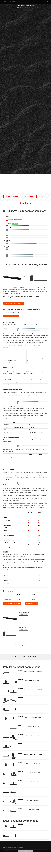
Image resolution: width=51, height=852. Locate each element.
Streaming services (8, 234)
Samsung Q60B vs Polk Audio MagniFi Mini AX (33, 754)
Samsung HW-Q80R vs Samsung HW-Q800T (33, 689)
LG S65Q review (22, 627)
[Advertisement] (25, 183)
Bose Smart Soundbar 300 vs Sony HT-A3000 (33, 671)
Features (6, 246)
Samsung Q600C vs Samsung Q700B (33, 763)
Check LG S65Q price (31, 603)
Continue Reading (23, 614)
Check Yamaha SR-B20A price (12, 603)
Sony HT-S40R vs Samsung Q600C (33, 781)
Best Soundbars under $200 (31, 656)
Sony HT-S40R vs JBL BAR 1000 (33, 800)
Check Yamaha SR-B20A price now (14, 303)
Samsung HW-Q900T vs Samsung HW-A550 (33, 680)
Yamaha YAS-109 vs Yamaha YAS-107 (33, 789)
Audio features (7, 227)
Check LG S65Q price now (11, 316)
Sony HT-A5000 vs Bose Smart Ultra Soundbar (33, 735)
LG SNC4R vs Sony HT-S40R (33, 809)
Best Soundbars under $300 (20, 656)
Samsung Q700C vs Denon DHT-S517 (33, 745)
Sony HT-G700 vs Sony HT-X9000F (33, 707)
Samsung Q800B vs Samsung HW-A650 (33, 717)
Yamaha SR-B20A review (24, 612)
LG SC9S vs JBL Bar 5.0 (33, 699)
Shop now (18, 219)
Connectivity (6, 240)
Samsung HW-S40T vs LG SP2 (33, 726)
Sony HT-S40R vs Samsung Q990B (33, 772)
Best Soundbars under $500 (8, 656)
